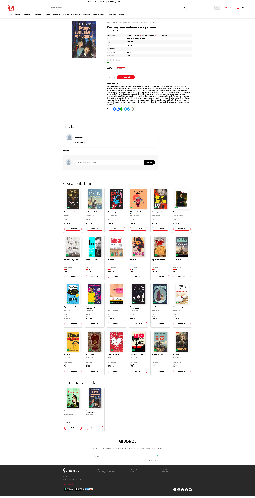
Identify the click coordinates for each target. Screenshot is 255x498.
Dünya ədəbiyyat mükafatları (105, 472)
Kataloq (47, 15)
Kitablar (38, 15)
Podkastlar (164, 472)
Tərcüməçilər (68, 15)
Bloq (95, 15)
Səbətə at (125, 77)
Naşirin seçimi (133, 469)
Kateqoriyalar (14, 15)
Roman (134, 22)
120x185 (130, 42)
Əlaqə (122, 15)
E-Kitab (78, 15)
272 (128, 49)
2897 (129, 55)
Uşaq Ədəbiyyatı (124, 22)
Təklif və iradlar (68, 484)
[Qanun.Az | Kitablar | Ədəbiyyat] (11, 8)
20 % (129, 52)
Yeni (147, 22)
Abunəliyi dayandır (154, 460)
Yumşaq (130, 45)
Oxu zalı (98, 469)
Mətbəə (101, 15)
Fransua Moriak (112, 31)
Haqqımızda (27, 15)
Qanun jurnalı (113, 15)
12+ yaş (152, 22)
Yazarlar (57, 15)
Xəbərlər (131, 472)
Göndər (150, 162)
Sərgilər (87, 15)
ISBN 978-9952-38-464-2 (136, 38)
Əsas (108, 22)
